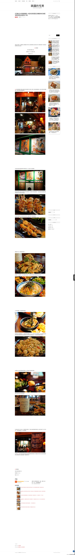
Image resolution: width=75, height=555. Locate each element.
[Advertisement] (30, 25)
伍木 (15, 89)
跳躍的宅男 (37, 5)
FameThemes (58, 552)
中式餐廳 (19, 545)
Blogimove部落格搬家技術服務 (71, 554)
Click (74, 277)
